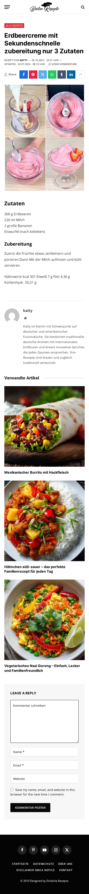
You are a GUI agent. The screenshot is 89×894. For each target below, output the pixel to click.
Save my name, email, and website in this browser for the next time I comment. (42, 792)
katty (24, 60)
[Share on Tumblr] (61, 74)
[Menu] (7, 7)
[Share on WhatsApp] (52, 74)
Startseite (20, 864)
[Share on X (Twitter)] (42, 74)
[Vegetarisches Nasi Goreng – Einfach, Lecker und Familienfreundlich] (44, 620)
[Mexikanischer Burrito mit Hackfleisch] (44, 426)
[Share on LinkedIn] (71, 74)
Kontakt (66, 870)
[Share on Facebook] (23, 74)
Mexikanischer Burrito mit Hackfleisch (36, 472)
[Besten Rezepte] (44, 7)
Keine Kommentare (64, 64)
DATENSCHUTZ (43, 864)
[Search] (82, 7)
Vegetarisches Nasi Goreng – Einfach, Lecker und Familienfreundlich (42, 668)
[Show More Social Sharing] (80, 74)
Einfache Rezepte (57, 881)
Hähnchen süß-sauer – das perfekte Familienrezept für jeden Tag (34, 569)
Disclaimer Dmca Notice (35, 870)
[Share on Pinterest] (33, 74)
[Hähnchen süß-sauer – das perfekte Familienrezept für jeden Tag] (44, 521)
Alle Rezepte (14, 25)
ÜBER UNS (65, 864)
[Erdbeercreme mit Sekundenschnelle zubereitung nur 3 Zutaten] (44, 190)
